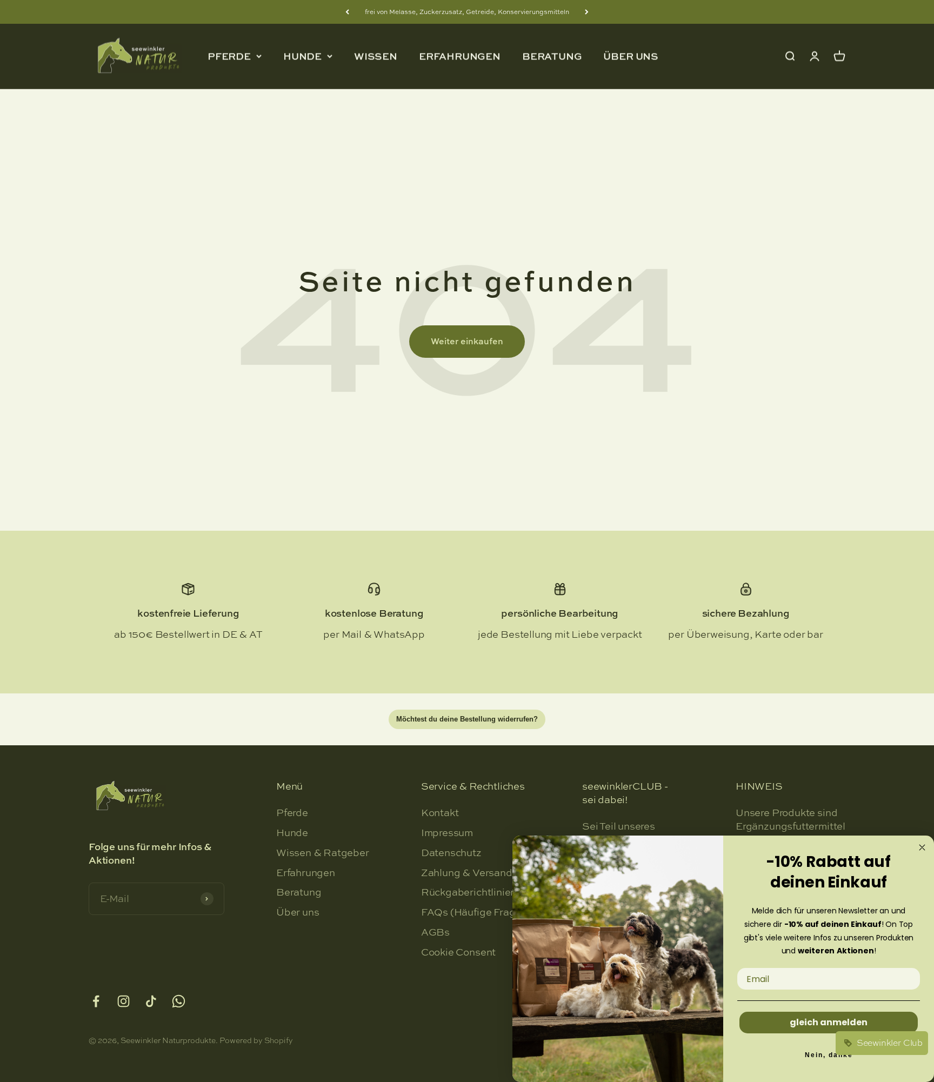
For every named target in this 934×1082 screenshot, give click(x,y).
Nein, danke (829, 1055)
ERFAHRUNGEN (460, 56)
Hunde (292, 832)
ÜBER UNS (630, 56)
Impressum (447, 832)
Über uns (297, 912)
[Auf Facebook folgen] (96, 1001)
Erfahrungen (305, 872)
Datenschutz (451, 852)
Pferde (292, 812)
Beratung (299, 892)
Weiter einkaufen (467, 341)
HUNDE (302, 56)
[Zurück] (347, 12)
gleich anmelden (829, 1022)
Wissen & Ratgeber (322, 852)
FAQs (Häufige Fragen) (475, 912)
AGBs (435, 932)
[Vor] (587, 12)
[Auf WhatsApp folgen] (178, 1001)
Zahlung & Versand (466, 872)
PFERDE (229, 56)
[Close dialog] (922, 847)
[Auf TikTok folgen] (151, 1001)
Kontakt (440, 812)
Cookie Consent (458, 952)
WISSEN (375, 56)
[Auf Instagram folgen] (123, 1001)
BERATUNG (552, 56)
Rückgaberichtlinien (469, 892)
